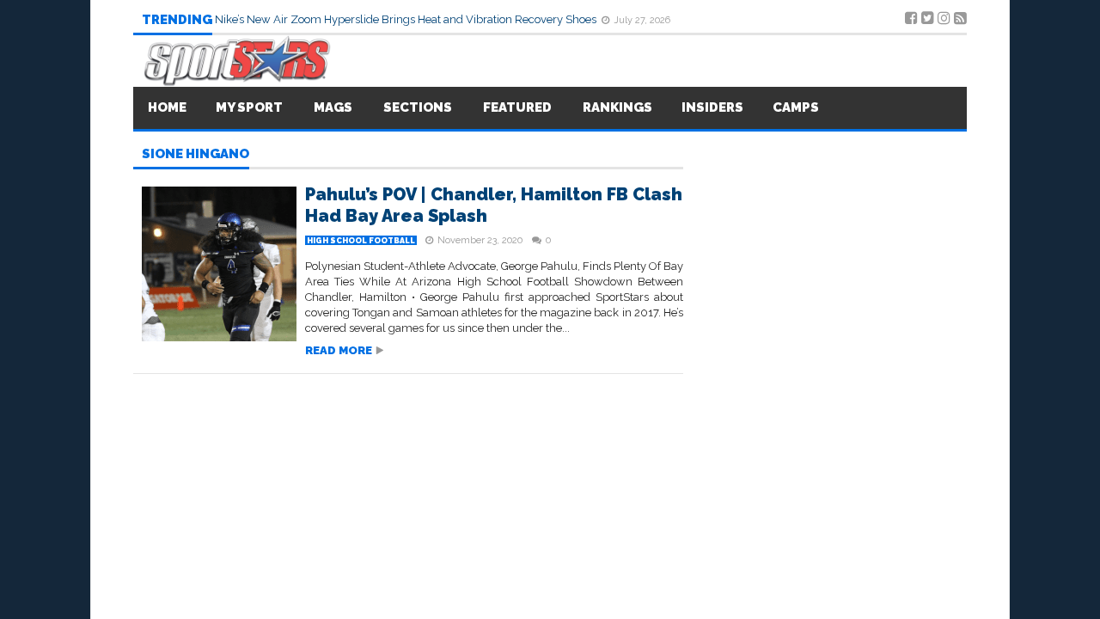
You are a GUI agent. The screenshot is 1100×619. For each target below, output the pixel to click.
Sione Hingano (195, 155)
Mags (333, 107)
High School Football (361, 240)
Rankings (617, 107)
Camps (796, 107)
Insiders (712, 107)
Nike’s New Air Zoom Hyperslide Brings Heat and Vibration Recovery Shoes (407, 19)
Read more (338, 350)
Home (167, 107)
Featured (517, 107)
